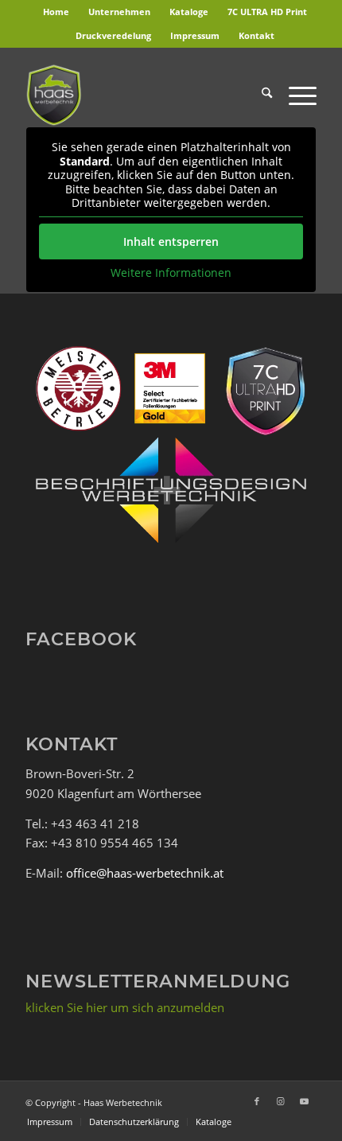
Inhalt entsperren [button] (171, 241)
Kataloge (188, 12)
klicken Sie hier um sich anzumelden (124, 1007)
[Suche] (259, 95)
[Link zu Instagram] (281, 1101)
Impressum (195, 35)
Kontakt (256, 35)
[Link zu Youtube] (305, 1101)
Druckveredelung (113, 35)
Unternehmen (119, 12)
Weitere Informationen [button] (171, 273)
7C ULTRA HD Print (267, 12)
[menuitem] (56, 12)
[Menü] (295, 95)
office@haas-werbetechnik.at (144, 873)
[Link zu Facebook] (257, 1101)
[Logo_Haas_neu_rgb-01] (141, 95)
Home (56, 12)
